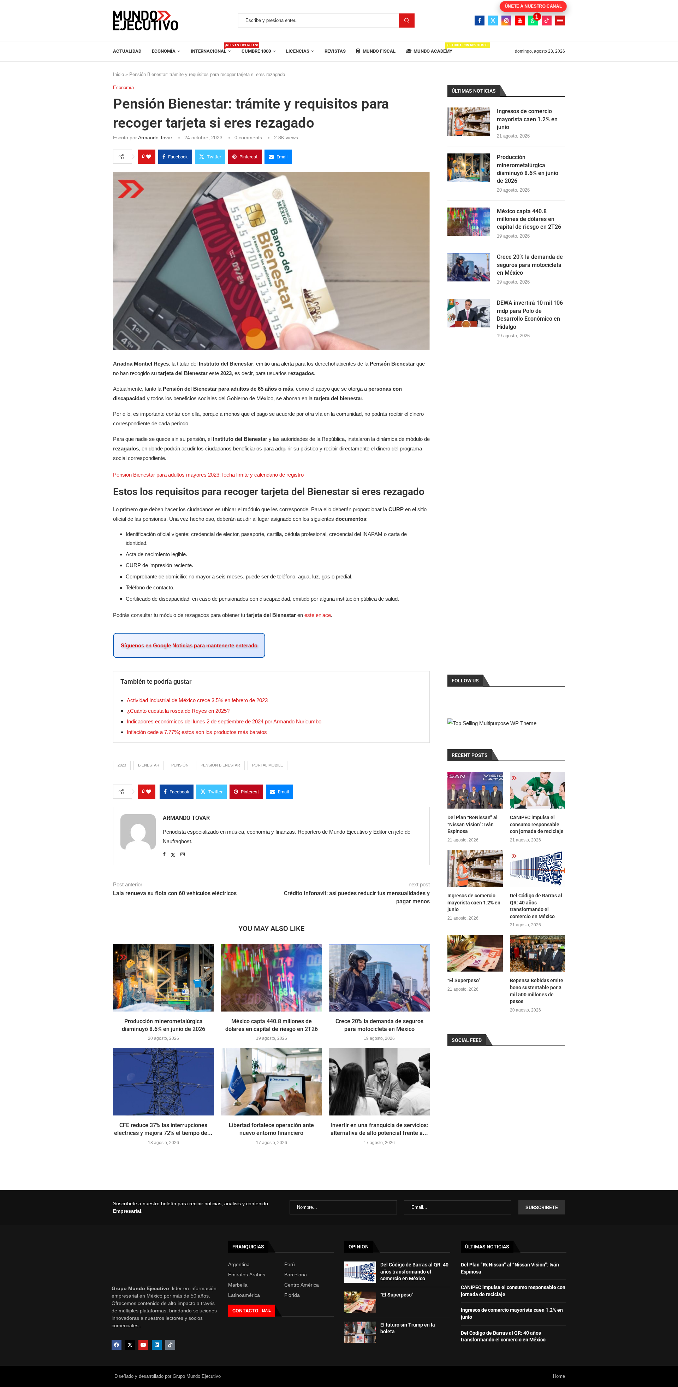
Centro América (301, 1284)
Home (559, 1376)
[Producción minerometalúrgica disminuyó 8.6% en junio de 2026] (163, 977)
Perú (289, 1264)
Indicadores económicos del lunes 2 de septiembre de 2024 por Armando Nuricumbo (224, 721)
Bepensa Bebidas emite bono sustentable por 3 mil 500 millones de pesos (536, 991)
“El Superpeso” (464, 980)
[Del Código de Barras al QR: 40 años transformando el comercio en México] (537, 868)
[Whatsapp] (533, 20)
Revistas (335, 51)
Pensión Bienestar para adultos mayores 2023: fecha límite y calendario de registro (208, 475)
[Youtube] (520, 20)
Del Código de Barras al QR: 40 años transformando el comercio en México (536, 906)
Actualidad (127, 51)
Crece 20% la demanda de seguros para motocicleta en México (530, 264)
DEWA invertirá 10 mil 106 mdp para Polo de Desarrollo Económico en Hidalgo (530, 314)
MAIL (266, 1310)
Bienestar (148, 765)
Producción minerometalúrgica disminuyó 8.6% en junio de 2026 (527, 169)
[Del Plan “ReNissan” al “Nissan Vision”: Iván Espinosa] (474, 790)
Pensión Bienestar (220, 765)
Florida (292, 1295)
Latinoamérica (244, 1295)
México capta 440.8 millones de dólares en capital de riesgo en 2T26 (529, 219)
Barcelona (295, 1274)
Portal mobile (267, 765)
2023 (122, 765)
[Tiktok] (547, 20)
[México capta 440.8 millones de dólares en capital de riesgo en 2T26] (271, 977)
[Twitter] (493, 20)
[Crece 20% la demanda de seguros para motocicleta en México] (379, 977)
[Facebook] (479, 20)
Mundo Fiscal (379, 51)
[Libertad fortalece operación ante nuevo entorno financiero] (271, 1081)
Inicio (118, 74)
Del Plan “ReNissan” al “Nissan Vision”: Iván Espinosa (472, 824)
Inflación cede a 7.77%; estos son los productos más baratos (197, 732)
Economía (164, 51)
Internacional (211, 48)
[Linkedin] (157, 1345)
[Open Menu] (560, 20)
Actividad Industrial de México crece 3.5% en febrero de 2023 (197, 700)
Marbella (238, 1284)
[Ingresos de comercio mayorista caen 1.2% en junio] (468, 121)
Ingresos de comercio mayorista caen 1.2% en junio (527, 119)
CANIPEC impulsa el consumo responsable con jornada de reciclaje (537, 824)
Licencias (297, 51)
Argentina (239, 1264)
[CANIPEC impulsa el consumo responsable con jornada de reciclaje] (537, 790)
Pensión (180, 765)
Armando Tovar (155, 137)
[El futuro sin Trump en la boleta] (360, 1331)
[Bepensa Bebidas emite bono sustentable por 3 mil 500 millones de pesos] (537, 953)
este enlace (317, 615)
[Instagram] (506, 20)
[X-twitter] (130, 1345)
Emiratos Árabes (246, 1274)
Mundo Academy (433, 48)
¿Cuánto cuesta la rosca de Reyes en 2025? (178, 711)
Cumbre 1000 (256, 51)
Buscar (407, 20)
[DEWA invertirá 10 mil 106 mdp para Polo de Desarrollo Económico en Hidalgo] (468, 313)
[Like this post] (148, 157)
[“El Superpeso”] (474, 953)
